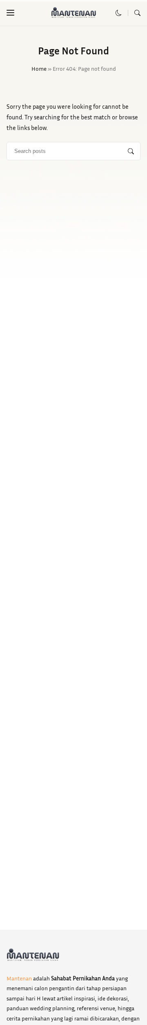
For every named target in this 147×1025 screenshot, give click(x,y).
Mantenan (19, 978)
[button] (10, 13)
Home (39, 68)
